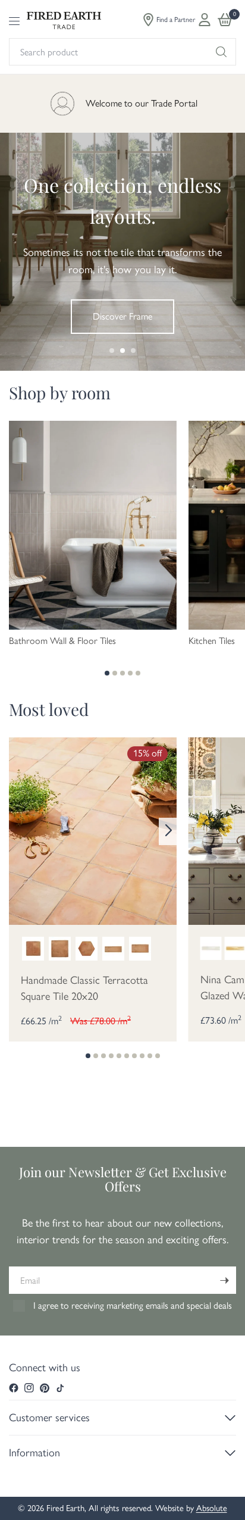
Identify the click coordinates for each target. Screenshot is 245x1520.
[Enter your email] (224, 1280)
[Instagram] (29, 1388)
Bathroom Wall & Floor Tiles (62, 641)
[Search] (221, 51)
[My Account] (204, 20)
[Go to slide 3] (133, 350)
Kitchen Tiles (212, 641)
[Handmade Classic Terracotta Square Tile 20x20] (93, 830)
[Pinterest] (44, 1388)
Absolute (211, 1508)
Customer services (49, 1417)
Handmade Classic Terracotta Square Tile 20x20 (84, 988)
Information (34, 1452)
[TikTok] (60, 1388)
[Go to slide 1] (111, 350)
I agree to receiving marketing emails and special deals (132, 1305)
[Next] (168, 831)
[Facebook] (13, 1388)
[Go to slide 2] (122, 350)
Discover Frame (122, 316)
